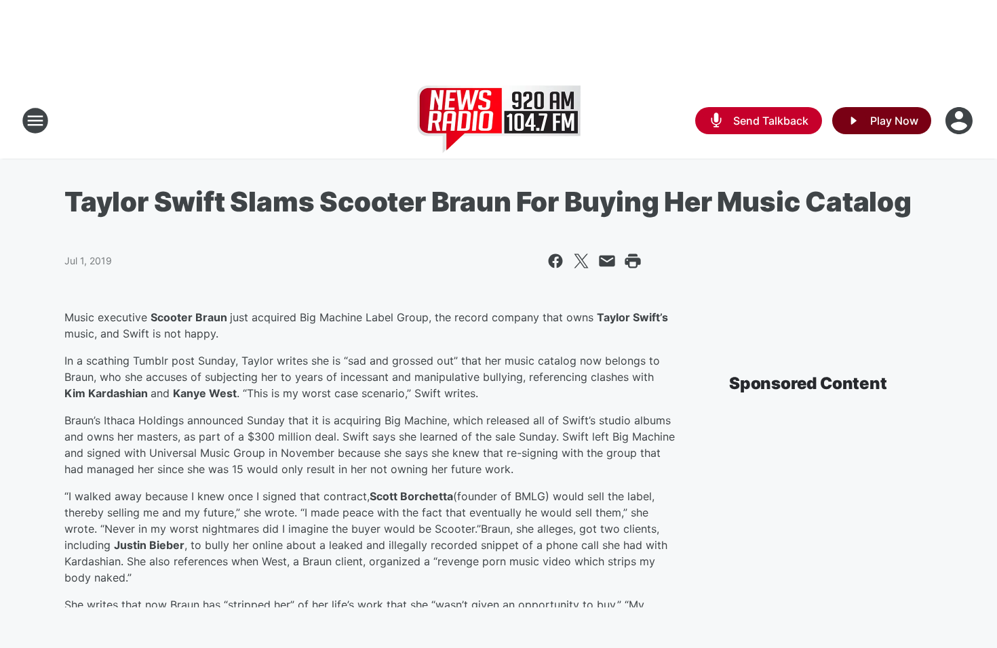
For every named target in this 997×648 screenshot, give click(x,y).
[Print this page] (632, 260)
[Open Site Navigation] (35, 120)
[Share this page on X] (581, 260)
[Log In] (960, 120)
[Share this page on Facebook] (555, 260)
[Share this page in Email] (607, 260)
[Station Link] (499, 120)
